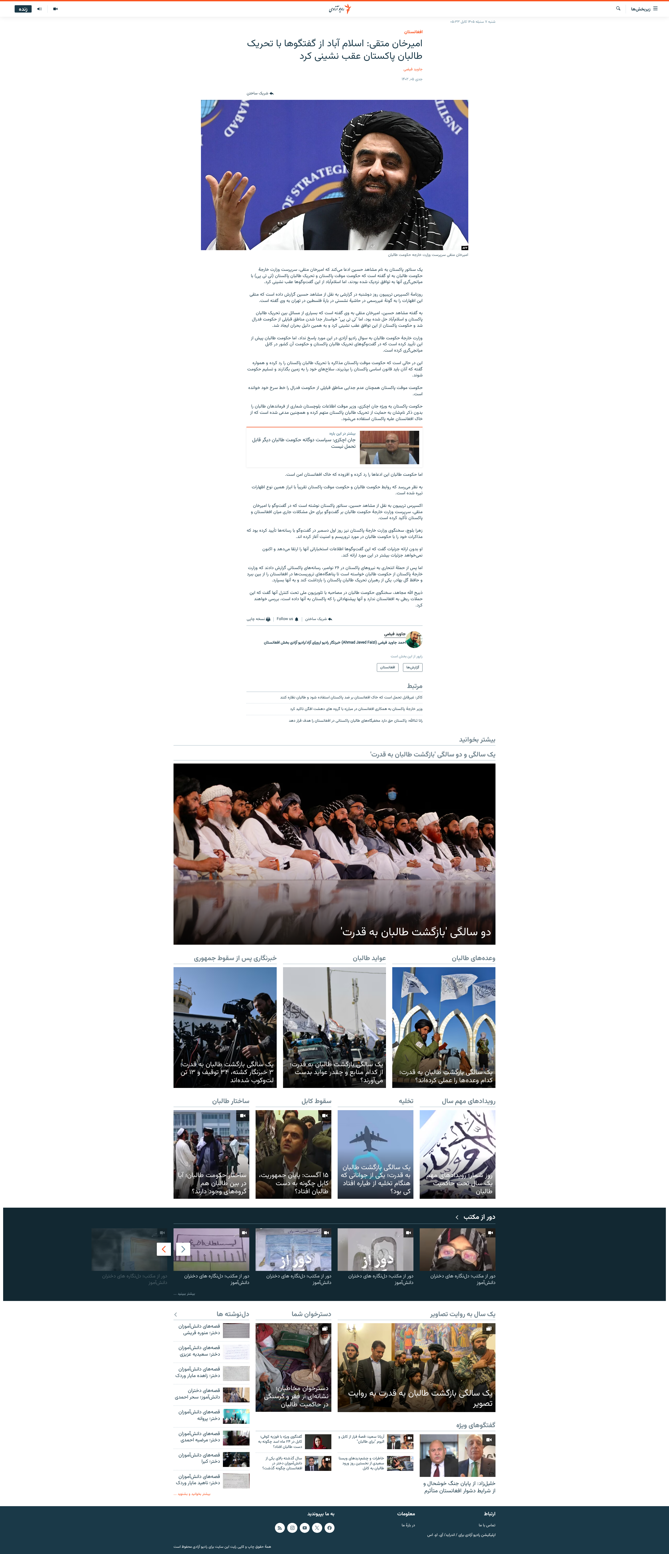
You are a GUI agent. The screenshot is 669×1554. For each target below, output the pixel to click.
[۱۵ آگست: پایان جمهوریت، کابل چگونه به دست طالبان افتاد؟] (293, 1154)
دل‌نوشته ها (233, 1315)
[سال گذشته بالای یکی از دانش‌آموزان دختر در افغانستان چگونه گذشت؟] (318, 1463)
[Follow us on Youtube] (305, 1528)
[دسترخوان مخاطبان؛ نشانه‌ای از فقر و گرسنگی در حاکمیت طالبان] (293, 1367)
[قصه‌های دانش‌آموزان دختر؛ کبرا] (236, 1459)
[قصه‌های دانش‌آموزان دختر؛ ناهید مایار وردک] (236, 1480)
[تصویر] (55, 9)
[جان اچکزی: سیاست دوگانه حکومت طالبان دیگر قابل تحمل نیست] (389, 447)
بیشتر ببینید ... (184, 1293)
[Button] (260, 93)
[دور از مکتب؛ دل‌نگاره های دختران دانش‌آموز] (457, 1249)
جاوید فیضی (413, 69)
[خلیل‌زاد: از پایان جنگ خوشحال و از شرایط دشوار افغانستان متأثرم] (457, 1455)
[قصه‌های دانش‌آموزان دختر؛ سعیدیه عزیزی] (236, 1352)
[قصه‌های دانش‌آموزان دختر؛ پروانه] (236, 1416)
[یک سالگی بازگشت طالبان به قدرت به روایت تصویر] (416, 1367)
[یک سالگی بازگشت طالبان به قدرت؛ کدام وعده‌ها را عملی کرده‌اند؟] (443, 1027)
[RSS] (280, 1528)
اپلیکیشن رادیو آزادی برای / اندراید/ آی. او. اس (461, 1535)
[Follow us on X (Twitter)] (317, 1528)
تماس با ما (487, 1525)
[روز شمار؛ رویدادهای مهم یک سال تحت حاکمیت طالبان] (457, 1154)
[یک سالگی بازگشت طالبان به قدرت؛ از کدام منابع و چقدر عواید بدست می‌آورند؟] (334, 1027)
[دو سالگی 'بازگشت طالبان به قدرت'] (334, 854)
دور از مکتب (479, 1217)
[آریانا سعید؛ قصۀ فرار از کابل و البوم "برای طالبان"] (400, 1441)
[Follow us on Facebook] (329, 1528)
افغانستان (413, 32)
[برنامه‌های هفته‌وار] (39, 9)
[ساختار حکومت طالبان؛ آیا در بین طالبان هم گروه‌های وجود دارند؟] (211, 1154)
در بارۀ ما (408, 1525)
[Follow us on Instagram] (292, 1528)
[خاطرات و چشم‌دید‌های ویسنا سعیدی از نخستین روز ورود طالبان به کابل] (400, 1463)
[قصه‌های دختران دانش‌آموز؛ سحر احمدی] (236, 1394)
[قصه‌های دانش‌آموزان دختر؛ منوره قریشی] (236, 1330)
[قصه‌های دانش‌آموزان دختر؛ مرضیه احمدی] (236, 1438)
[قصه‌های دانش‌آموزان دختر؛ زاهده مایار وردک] (236, 1373)
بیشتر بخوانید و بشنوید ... (192, 1494)
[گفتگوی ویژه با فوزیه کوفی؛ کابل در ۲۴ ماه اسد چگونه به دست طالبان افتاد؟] (318, 1441)
